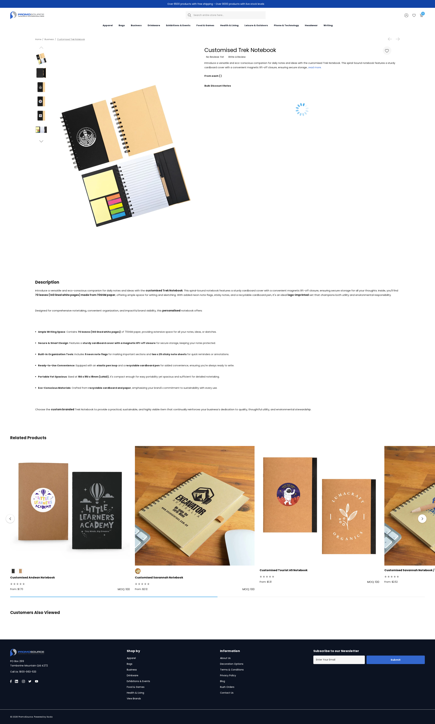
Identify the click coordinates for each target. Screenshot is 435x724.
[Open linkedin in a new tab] (17, 681)
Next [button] (422, 518)
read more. (314, 67)
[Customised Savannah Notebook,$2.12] (195, 506)
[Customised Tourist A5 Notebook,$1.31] (319, 506)
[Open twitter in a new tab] (30, 681)
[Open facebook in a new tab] (10, 681)
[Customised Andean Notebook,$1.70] (70, 506)
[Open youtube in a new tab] (37, 681)
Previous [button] (10, 518)
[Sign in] (406, 15)
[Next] (397, 39)
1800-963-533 (27, 671)
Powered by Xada (43, 716)
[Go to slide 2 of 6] (41, 141)
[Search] (189, 15)
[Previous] (391, 39)
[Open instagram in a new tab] (24, 681)
